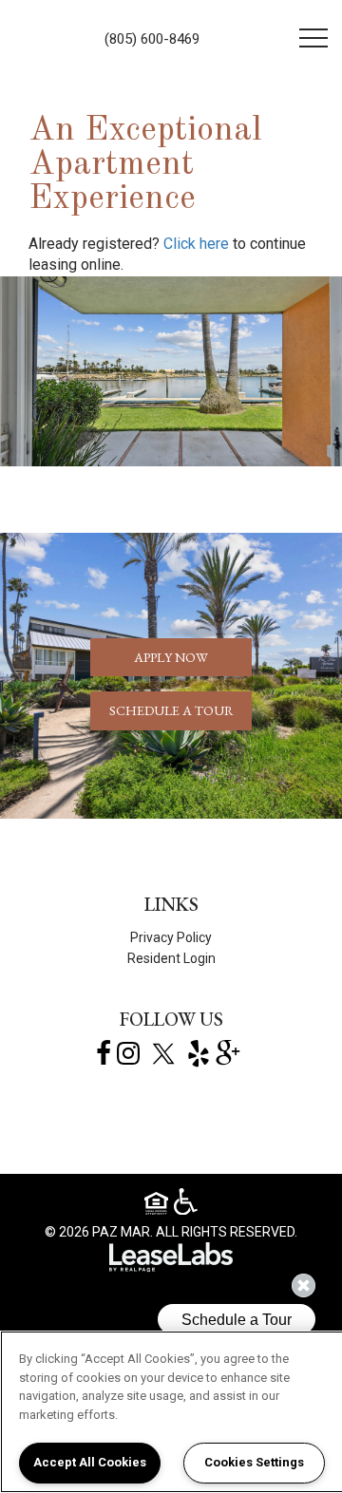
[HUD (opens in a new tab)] (159, 1206)
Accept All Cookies (89, 1462)
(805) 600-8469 (152, 38)
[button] (196, 244)
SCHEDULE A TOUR (171, 710)
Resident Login (171, 958)
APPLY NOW (171, 657)
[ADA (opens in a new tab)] (186, 1202)
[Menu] (313, 37)
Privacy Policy (171, 937)
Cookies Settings (254, 1462)
